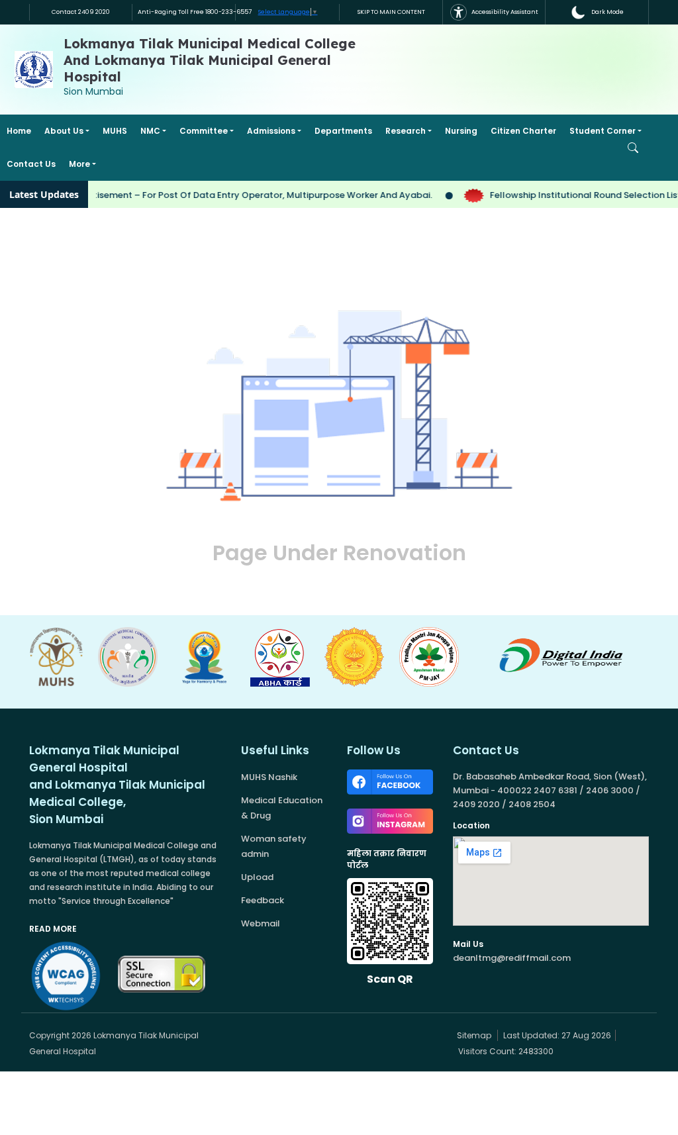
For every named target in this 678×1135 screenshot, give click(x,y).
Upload (257, 877)
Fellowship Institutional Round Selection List (575, 195)
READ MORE (53, 928)
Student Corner (602, 130)
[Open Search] (633, 147)
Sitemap (473, 1035)
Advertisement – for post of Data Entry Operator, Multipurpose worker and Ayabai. (240, 195)
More (79, 164)
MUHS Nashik (269, 777)
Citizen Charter (523, 130)
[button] (597, 12)
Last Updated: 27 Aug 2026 (557, 1035)
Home (19, 130)
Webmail (260, 923)
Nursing (461, 130)
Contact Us (31, 164)
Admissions (271, 130)
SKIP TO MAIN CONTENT (391, 12)
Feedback (262, 900)
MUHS (115, 130)
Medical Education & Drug (281, 808)
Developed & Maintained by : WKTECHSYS (323, 1035)
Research (405, 130)
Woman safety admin (274, 846)
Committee (203, 130)
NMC (150, 130)
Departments (343, 130)
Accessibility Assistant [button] (504, 12)
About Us (63, 130)
